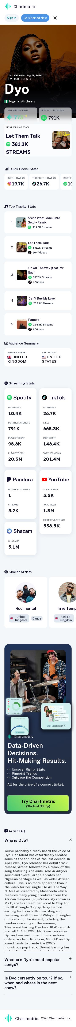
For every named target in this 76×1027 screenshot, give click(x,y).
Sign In (11, 18)
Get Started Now (35, 18)
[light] (55, 18)
